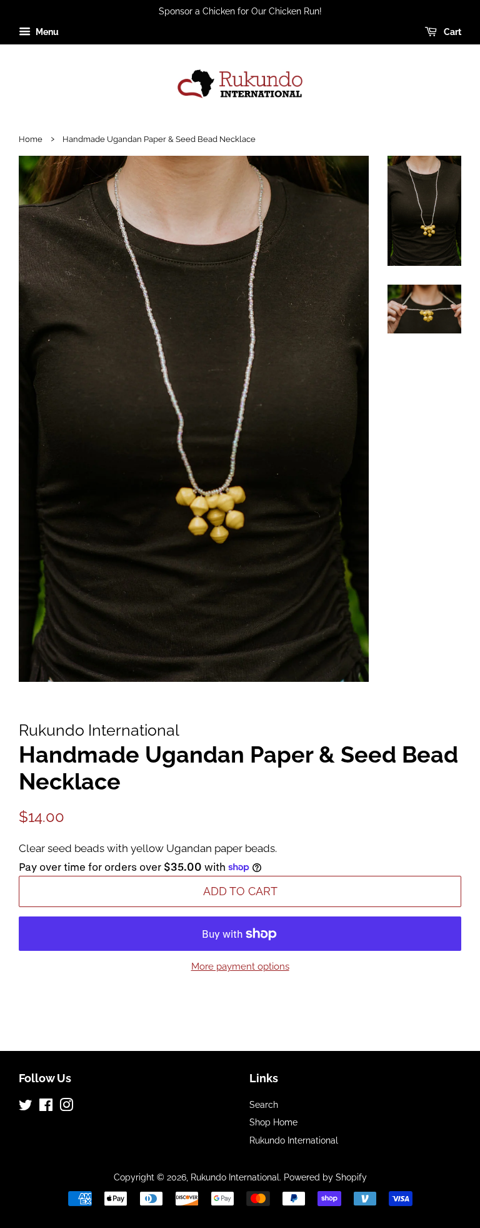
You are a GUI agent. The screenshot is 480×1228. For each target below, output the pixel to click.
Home (30, 139)
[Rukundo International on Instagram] (66, 1107)
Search (263, 1104)
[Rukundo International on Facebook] (46, 1107)
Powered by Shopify (325, 1177)
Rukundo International (293, 1140)
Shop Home (273, 1122)
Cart (451, 32)
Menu (46, 32)
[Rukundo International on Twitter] (25, 1107)
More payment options (240, 966)
